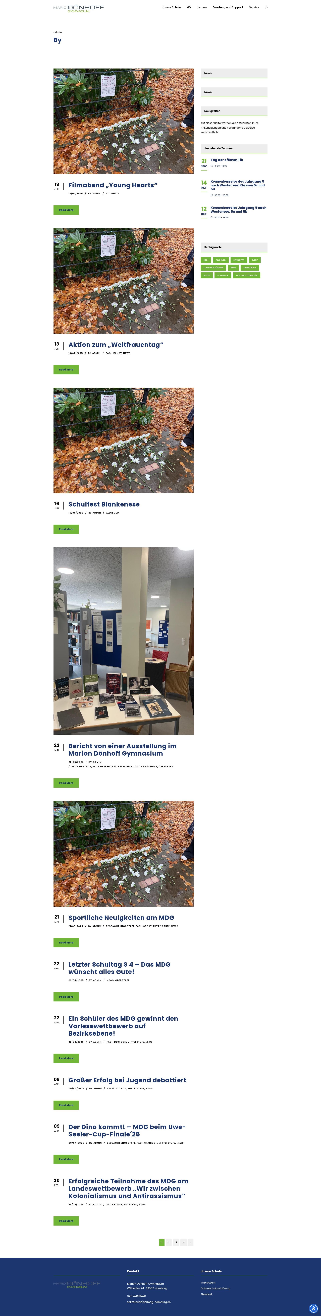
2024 (205, 260)
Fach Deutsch (81, 766)
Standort (206, 1294)
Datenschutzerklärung (215, 1288)
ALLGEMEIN (221, 260)
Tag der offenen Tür (227, 160)
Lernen (202, 7)
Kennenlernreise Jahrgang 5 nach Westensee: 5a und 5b (238, 210)
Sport (206, 275)
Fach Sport (144, 926)
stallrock (223, 275)
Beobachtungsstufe (120, 926)
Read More (66, 210)
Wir (189, 7)
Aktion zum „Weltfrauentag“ (116, 344)
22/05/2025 (76, 762)
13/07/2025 (76, 193)
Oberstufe (166, 766)
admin (96, 193)
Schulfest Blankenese (104, 504)
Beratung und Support (228, 7)
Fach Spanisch (147, 1142)
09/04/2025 (76, 1088)
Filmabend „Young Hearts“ (113, 185)
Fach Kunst (114, 353)
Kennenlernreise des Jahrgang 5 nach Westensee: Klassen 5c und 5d (238, 185)
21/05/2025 (76, 926)
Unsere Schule (171, 7)
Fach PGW (142, 766)
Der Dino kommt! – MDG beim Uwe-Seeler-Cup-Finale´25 (127, 1131)
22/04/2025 (76, 980)
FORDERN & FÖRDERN (213, 267)
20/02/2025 (76, 1204)
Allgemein (112, 193)
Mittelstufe (161, 926)
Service (254, 7)
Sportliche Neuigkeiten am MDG (121, 917)
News (126, 353)
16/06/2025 (76, 512)
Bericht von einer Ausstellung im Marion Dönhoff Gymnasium (123, 750)
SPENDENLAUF (249, 267)
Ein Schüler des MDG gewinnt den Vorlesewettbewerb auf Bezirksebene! (123, 1026)
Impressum (208, 1283)
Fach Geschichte (105, 766)
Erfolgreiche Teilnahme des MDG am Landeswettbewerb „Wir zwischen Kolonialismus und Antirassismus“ (129, 1188)
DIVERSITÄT (238, 260)
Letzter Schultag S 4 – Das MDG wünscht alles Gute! (120, 968)
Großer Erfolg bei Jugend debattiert (127, 1080)
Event (255, 260)
